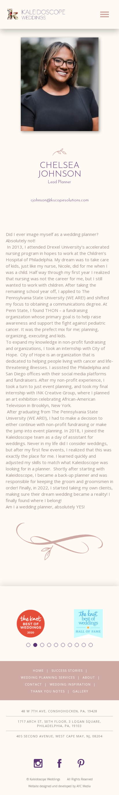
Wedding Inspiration (70, 684)
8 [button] (77, 645)
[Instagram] (38, 763)
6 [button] (63, 645)
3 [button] (42, 645)
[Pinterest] (81, 763)
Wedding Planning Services (48, 677)
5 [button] (56, 645)
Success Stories (67, 670)
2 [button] (35, 645)
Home (38, 670)
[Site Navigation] (104, 16)
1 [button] (28, 645)
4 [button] (49, 645)
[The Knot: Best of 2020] (30, 623)
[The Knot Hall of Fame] (88, 623)
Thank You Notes (48, 691)
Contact (33, 684)
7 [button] (70, 645)
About (89, 677)
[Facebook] (59, 763)
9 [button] (84, 645)
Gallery (80, 691)
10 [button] (91, 645)
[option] (31, 624)
